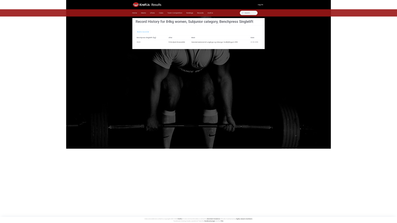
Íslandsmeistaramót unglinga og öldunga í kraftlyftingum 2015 (214, 42)
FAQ (222, 221)
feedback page (209, 221)
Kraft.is (180, 219)
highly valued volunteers (244, 219)
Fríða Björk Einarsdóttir (177, 42)
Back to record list (143, 32)
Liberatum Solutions (213, 219)
